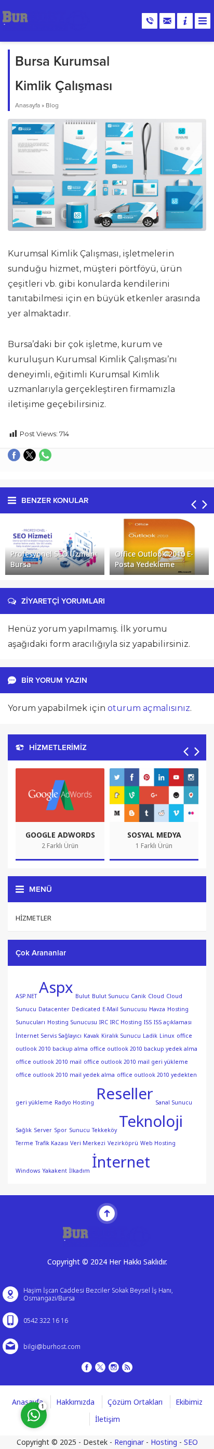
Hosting (164, 1442)
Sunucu (79, 1130)
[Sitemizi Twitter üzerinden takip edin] (100, 1367)
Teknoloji (151, 1121)
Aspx (56, 987)
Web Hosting (158, 1143)
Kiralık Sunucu (121, 1035)
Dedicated (86, 1009)
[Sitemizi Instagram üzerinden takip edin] (114, 1367)
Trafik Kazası (51, 1143)
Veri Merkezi (87, 1143)
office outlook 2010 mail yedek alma (65, 1074)
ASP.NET (26, 996)
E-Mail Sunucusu (124, 1009)
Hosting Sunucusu (72, 1022)
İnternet (121, 1161)
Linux (167, 1035)
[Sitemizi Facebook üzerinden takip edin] (87, 1367)
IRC (103, 1022)
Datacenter (54, 1009)
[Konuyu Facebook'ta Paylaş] (14, 455)
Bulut (82, 996)
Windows (28, 1170)
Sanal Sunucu (173, 1102)
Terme (24, 1143)
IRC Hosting (126, 1022)
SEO (191, 1442)
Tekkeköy (104, 1130)
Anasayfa (27, 105)
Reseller (124, 1093)
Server (43, 1130)
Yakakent (54, 1170)
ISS (148, 1022)
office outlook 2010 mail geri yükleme (136, 1061)
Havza (157, 1009)
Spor (60, 1130)
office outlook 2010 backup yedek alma (143, 1048)
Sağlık (24, 1130)
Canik (138, 996)
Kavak (91, 1035)
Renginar (129, 1442)
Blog (52, 105)
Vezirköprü (123, 1143)
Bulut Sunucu (110, 996)
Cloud (156, 996)
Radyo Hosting (74, 1102)
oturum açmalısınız (149, 708)
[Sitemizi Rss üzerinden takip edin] (127, 1367)
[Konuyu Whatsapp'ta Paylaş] (45, 455)
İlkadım (79, 1170)
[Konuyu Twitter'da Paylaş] (29, 455)
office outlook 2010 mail (49, 1061)
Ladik (150, 1035)
